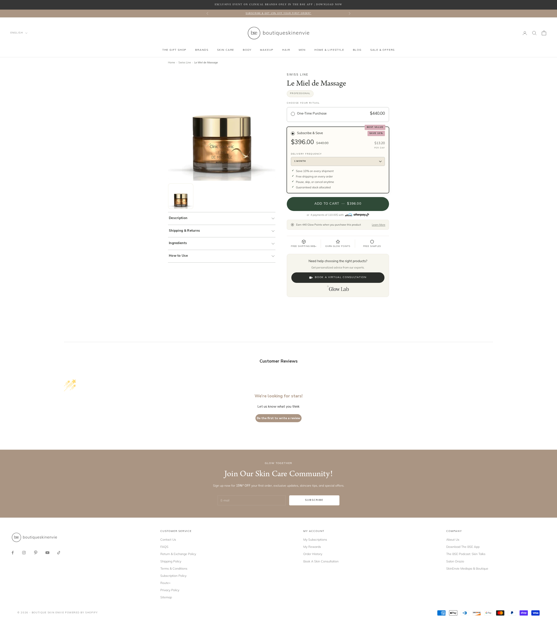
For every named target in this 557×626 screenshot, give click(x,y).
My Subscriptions (315, 540)
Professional (300, 93)
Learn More (378, 224)
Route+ (165, 583)
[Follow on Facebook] (12, 552)
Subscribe (314, 500)
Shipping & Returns (184, 231)
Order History (312, 554)
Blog (357, 50)
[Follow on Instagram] (24, 552)
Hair (286, 50)
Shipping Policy (170, 561)
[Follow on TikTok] (59, 552)
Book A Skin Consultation (321, 561)
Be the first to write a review (278, 418)
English (16, 33)
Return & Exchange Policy (178, 554)
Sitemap (166, 597)
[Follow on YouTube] (47, 552)
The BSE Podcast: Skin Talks (465, 554)
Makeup (266, 50)
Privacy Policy (169, 590)
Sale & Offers (382, 50)
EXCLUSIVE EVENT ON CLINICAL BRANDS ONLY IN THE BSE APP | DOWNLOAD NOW (278, 4)
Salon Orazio (455, 561)
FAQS (164, 547)
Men (302, 50)
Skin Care (225, 50)
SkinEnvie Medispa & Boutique (467, 568)
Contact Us (168, 540)
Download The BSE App (463, 547)
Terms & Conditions (173, 568)
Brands (201, 50)
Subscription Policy (173, 576)
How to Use (178, 256)
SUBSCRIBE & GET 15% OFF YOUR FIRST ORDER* (278, 13)
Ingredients (178, 243)
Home (171, 62)
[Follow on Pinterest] (35, 552)
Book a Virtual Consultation (340, 277)
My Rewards (312, 547)
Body (247, 50)
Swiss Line (184, 62)
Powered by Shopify (81, 613)
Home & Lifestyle (329, 50)
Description (178, 218)
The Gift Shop (174, 50)
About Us (452, 540)
